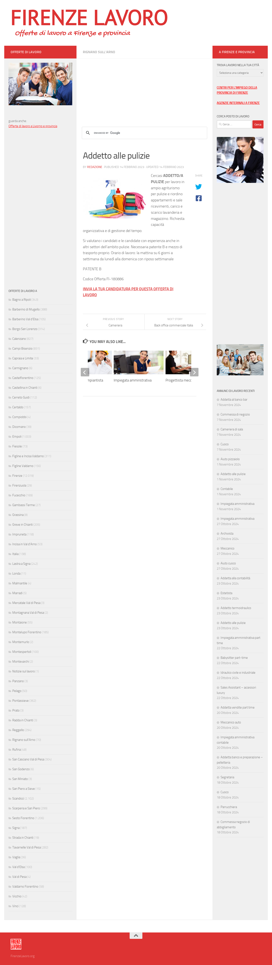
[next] (194, 372)
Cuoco (225, 444)
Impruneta (19, 534)
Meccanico (227, 548)
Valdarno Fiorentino (25, 886)
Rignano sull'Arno (99, 52)
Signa (16, 828)
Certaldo (17, 407)
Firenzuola (19, 485)
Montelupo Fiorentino (26, 632)
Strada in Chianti (22, 838)
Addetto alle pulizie (233, 474)
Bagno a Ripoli (21, 300)
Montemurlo (20, 642)
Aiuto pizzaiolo (230, 459)
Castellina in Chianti (24, 388)
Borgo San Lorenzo (24, 329)
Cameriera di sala (232, 429)
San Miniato (20, 779)
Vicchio (16, 896)
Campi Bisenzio (22, 348)
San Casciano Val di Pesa (28, 759)
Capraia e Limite (22, 358)
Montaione (19, 622)
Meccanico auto (231, 722)
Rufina (16, 750)
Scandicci (18, 798)
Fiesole (17, 446)
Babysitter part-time (234, 658)
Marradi (17, 593)
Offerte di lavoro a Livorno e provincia (32, 126)
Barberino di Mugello (26, 309)
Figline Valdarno (22, 466)
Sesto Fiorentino (23, 818)
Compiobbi (19, 417)
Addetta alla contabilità (235, 578)
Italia (15, 554)
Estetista (226, 593)
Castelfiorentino (22, 378)
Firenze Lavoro (89, 17)
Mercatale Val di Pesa (26, 603)
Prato (16, 710)
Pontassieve (20, 701)
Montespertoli (21, 652)
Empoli (16, 436)
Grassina (18, 515)
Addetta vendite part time (238, 707)
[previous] (85, 372)
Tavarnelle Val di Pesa (26, 847)
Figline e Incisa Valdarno (28, 456)
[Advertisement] (144, 88)
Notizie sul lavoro (23, 671)
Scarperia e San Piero (26, 808)
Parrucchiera (229, 807)
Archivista (227, 533)
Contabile (227, 489)
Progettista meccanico (182, 380)
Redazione (94, 167)
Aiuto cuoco (228, 563)
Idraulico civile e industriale (238, 673)
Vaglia (16, 857)
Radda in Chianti (22, 720)
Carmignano (20, 368)
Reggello (18, 730)
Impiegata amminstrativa (133, 380)
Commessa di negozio (235, 414)
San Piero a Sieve (23, 789)
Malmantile (19, 583)
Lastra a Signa (21, 564)
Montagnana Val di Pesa (28, 613)
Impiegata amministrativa (237, 504)
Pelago (16, 691)
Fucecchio (18, 495)
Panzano (18, 681)
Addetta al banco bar (234, 399)
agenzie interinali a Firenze (238, 103)
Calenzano (19, 339)
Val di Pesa (19, 877)
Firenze (17, 476)
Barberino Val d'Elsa (25, 319)
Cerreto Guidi (21, 397)
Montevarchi (20, 661)
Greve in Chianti (22, 525)
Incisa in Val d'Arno (24, 544)
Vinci (15, 906)
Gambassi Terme (23, 505)
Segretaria (227, 777)
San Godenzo (21, 769)
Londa (16, 573)
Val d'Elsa (18, 867)
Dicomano (19, 427)
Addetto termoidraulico (236, 608)
